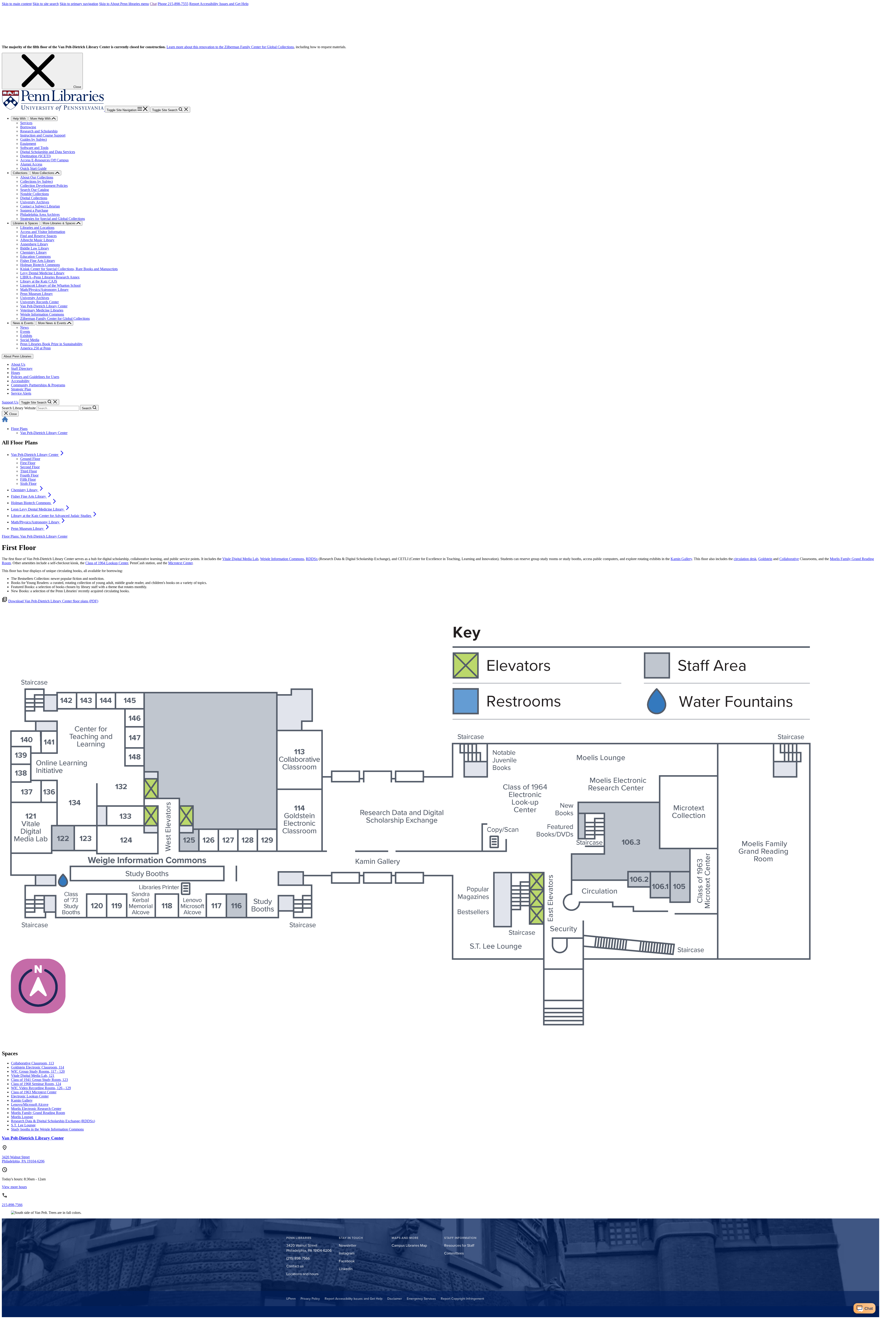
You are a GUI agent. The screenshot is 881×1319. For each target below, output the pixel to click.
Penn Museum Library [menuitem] (36, 294)
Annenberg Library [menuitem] (34, 244)
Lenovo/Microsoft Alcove (29, 1104)
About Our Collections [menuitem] (36, 177)
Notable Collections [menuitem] (34, 194)
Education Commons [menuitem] (35, 256)
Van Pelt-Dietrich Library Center (43, 433)
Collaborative (789, 559)
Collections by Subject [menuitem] (36, 181)
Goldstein (765, 559)
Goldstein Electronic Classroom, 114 (37, 1067)
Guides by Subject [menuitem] (33, 139)
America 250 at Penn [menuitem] (35, 348)
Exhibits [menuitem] (26, 336)
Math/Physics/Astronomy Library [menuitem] (44, 290)
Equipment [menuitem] (28, 144)
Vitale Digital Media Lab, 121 (32, 1076)
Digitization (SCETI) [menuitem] (35, 156)
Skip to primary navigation (79, 4)
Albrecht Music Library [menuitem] (37, 240)
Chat (153, 4)
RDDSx (312, 559)
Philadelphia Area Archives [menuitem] (40, 214)
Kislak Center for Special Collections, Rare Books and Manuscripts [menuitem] (69, 269)
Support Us (10, 402)
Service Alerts (21, 393)
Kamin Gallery (681, 559)
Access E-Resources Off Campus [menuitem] (44, 160)
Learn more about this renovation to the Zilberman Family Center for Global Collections (230, 47)
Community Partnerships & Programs (38, 385)
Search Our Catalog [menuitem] (34, 190)
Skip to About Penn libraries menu (124, 4)
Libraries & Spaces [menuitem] (25, 223)
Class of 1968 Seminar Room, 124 (36, 1084)
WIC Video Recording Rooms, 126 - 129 (41, 1088)
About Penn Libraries (17, 356)
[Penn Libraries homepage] (53, 110)
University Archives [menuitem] (34, 202)
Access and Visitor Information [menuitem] (42, 232)
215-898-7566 (12, 1205)
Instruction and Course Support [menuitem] (42, 135)
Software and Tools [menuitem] (34, 148)
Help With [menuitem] (19, 118)
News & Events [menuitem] (23, 323)
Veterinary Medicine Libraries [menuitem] (41, 310)
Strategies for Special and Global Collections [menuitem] (52, 219)
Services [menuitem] (26, 123)
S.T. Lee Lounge (23, 1125)
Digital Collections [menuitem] (33, 198)
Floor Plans (19, 429)
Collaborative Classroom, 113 (32, 1063)
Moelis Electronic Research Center (36, 1109)
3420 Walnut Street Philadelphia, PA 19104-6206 (23, 1159)
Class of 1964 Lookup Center (106, 563)
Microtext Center (180, 563)
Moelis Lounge (22, 1117)
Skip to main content (17, 4)
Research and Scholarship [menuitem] (39, 131)
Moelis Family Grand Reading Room (38, 1113)
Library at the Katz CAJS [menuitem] (38, 281)
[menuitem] (38, 455)
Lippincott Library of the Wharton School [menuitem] (50, 285)
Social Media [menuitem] (29, 340)
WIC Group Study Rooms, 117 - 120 (38, 1071)
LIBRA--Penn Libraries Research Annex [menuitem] (50, 277)
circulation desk (745, 559)
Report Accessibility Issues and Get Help (218, 4)
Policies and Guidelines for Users (35, 377)
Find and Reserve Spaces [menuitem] (38, 236)
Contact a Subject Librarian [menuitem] (40, 206)
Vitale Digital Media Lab (240, 559)
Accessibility (20, 381)
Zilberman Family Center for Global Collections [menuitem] (55, 318)
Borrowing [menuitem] (28, 127)
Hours (15, 373)
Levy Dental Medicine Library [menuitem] (42, 273)
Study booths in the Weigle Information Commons (47, 1129)
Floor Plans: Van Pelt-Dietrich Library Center (34, 536)
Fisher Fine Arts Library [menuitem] (37, 261)
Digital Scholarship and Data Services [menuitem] (47, 152)
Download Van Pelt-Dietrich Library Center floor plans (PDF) (53, 601)
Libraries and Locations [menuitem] (37, 228)
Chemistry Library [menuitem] (33, 252)
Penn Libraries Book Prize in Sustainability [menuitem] (51, 344)
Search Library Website (19, 408)
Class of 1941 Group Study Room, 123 (39, 1080)
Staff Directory (22, 368)
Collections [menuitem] (20, 173)
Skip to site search (46, 4)
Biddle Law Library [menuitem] (34, 248)
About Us (18, 364)
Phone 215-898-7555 (173, 4)
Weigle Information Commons (282, 559)
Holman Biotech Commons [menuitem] (40, 265)
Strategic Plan (21, 389)
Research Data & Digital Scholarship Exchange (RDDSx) (53, 1121)
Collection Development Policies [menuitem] (44, 186)
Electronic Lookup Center (30, 1096)
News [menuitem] (24, 327)
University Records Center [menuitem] (39, 302)
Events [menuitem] (25, 332)
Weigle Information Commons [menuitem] (42, 314)
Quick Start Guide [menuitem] (33, 168)
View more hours (14, 1187)
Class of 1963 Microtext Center (33, 1092)
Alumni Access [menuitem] (31, 164)
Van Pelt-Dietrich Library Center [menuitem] (43, 306)
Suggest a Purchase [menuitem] (34, 210)
